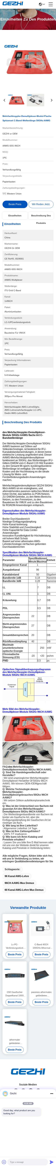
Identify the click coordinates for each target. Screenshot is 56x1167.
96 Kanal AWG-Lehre (17, 876)
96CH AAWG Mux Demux (19, 883)
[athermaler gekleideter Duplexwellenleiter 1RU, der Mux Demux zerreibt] (15, 1023)
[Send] (51, 1162)
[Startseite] (28, 1075)
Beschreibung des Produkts (41, 216)
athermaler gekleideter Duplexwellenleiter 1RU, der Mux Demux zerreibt (14, 1041)
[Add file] (4, 1162)
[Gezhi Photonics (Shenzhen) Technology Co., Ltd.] (12, 4)
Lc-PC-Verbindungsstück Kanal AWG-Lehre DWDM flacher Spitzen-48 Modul (14, 946)
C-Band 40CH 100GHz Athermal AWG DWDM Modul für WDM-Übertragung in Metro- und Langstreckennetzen (41, 946)
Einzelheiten (14, 215)
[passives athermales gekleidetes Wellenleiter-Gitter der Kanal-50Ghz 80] (41, 975)
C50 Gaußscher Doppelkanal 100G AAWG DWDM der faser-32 (14, 994)
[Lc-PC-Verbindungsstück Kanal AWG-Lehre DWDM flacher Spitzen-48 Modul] (15, 928)
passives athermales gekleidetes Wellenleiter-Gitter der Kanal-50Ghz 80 (41, 994)
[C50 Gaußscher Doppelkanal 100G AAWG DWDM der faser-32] (15, 975)
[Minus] (52, 1093)
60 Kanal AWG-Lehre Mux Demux (24, 890)
